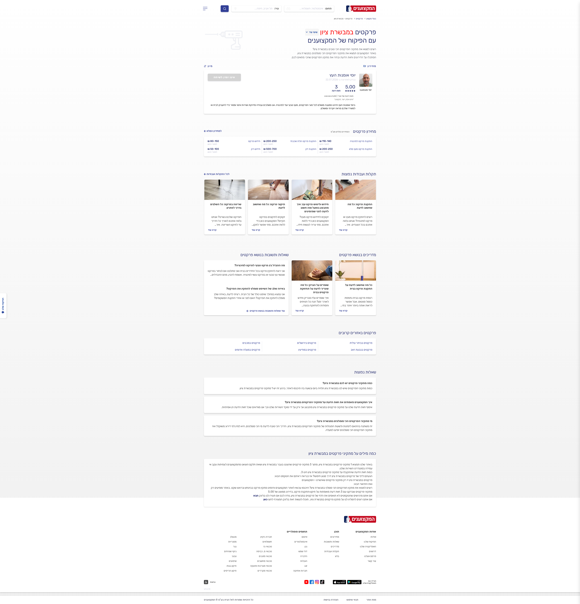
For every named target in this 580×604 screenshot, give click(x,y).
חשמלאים (267, 541)
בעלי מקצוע (371, 18)
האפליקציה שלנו (368, 546)
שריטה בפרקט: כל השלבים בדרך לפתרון (225, 206)
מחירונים (334, 536)
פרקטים (359, 18)
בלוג (337, 556)
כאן (265, 499)
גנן (305, 546)
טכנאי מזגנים (265, 556)
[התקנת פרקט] (355, 191)
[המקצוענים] (361, 8)
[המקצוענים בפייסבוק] (312, 582)
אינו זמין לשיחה (224, 77)
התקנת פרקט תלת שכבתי (303, 141)
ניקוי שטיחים (230, 551)
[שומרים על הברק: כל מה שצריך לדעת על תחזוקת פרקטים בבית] (312, 271)
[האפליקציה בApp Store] (339, 582)
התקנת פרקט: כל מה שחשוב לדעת (360, 206)
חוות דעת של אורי (345, 96)
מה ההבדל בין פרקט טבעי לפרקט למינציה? (259, 265)
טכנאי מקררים (265, 570)
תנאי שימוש (352, 599)
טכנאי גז (267, 546)
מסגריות (232, 541)
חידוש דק (255, 149)
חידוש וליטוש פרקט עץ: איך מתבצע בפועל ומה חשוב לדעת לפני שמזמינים (313, 208)
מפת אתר (371, 599)
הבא (255, 495)
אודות (373, 536)
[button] (209, 66)
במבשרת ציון (336, 32)
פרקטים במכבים (251, 343)
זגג (305, 565)
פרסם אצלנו (370, 556)
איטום (304, 536)
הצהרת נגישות (331, 599)
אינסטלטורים (300, 541)
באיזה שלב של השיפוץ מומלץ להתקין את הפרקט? (255, 288)
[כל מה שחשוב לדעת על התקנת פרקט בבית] (355, 271)
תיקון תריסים (230, 570)
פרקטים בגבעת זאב (361, 349)
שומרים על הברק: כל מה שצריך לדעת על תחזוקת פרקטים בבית (314, 288)
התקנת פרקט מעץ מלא (360, 149)
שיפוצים (233, 561)
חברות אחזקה (300, 570)
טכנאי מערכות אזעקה (261, 565)
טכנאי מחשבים (264, 561)
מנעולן (233, 536)
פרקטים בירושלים (306, 343)
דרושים (372, 551)
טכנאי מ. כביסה (264, 551)
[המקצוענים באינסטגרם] (317, 582)
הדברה (303, 556)
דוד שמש (302, 551)
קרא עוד (343, 229)
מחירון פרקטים (364, 131)
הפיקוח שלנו (370, 541)
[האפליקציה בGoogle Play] (354, 582)
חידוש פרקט (254, 141)
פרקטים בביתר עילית (361, 343)
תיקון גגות (232, 565)
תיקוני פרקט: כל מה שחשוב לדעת (269, 206)
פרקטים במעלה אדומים (247, 349)
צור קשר (372, 561)
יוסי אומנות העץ (343, 75)
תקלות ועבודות (331, 551)
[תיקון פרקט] (268, 191)
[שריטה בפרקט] (224, 191)
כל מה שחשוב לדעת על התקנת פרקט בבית (358, 286)
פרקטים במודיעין (307, 349)
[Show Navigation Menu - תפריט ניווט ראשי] (206, 8)
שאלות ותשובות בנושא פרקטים (264, 254)
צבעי (234, 556)
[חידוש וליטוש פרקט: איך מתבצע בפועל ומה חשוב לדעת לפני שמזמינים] (312, 191)
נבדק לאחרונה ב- (341, 79)
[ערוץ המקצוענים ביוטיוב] (307, 582)
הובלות (303, 561)
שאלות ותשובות (331, 541)
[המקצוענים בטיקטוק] (322, 582)
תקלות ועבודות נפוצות (359, 174)
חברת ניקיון (266, 536)
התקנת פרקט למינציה (361, 141)
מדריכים (335, 546)
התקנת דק (310, 149)
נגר (235, 546)
